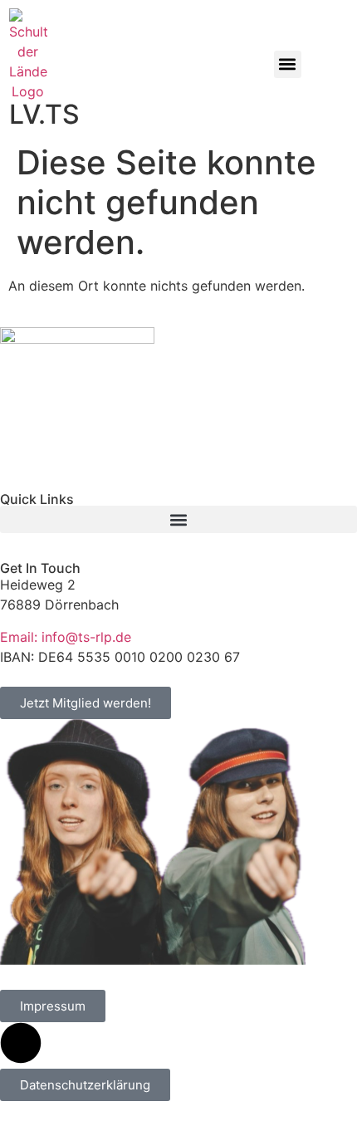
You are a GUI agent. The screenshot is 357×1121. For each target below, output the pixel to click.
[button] (287, 64)
